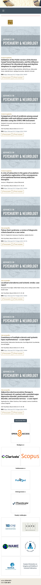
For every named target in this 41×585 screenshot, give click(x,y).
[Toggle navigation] (3, 10)
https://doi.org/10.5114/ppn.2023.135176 (15, 241)
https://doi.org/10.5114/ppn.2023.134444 (15, 350)
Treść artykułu (18, 78)
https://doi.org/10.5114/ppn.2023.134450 (15, 296)
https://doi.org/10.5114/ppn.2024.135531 (15, 409)
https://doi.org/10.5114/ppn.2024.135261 (15, 131)
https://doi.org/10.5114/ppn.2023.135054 (15, 188)
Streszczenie (7, 78)
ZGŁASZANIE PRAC (20, 420)
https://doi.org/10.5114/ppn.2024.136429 (15, 74)
